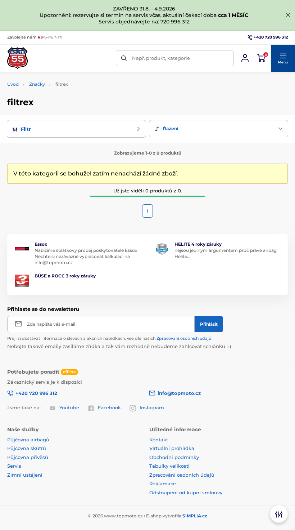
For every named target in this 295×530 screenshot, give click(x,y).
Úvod (13, 84)
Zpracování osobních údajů (183, 338)
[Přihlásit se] (245, 58)
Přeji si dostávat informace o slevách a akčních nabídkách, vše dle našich (109, 338)
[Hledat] (124, 58)
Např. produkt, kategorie (161, 58)
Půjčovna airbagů (28, 439)
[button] (283, 58)
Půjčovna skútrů (26, 448)
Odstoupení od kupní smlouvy (185, 492)
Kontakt (158, 439)
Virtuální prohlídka (171, 448)
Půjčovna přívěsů (27, 457)
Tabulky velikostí (169, 466)
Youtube (69, 407)
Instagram (152, 407)
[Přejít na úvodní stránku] (17, 58)
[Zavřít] (287, 15)
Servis (14, 466)
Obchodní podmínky (174, 457)
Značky (37, 84)
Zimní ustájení (24, 475)
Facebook (109, 407)
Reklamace (162, 483)
